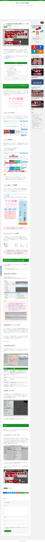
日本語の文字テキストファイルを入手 (12, 74)
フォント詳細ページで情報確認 (11, 69)
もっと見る (15, 78)
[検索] (43, 0)
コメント (5, 505)
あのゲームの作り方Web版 (22, 2)
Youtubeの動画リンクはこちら (8, 58)
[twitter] (39, 0)
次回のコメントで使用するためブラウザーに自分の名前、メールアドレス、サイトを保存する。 (16, 528)
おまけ (33, 127)
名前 (5, 517)
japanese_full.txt (6, 341)
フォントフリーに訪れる (10, 66)
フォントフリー (11, 116)
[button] (5, 493)
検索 (42, 22)
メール (5, 520)
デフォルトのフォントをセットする (37, 128)
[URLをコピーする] (27, 493)
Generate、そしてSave (10, 76)
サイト (5, 524)
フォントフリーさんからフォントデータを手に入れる (14, 65)
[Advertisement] (22, 13)
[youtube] (40, 0)
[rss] (41, 0)
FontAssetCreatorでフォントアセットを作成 (13, 71)
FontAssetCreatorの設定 (10, 75)
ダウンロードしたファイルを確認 (12, 70)
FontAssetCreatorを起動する (11, 73)
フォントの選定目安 (35, 117)
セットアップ (5, 488)
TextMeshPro (10, 488)
